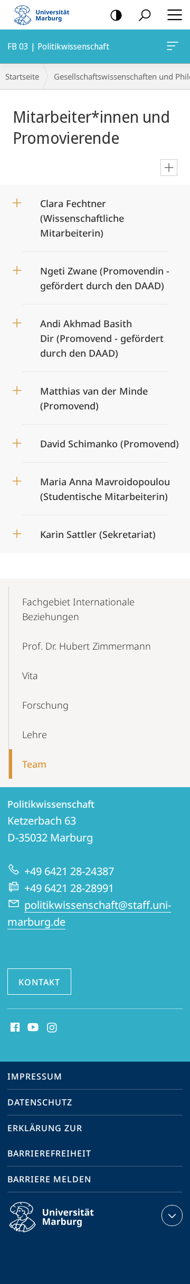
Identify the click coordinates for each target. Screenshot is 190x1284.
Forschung (45, 705)
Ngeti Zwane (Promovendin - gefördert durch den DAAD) (104, 275)
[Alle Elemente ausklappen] (168, 167)
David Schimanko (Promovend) (109, 440)
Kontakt (39, 982)
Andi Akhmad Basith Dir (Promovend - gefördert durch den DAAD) (102, 334)
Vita (30, 675)
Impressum (34, 1076)
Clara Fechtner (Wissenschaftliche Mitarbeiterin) (82, 214)
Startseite (22, 76)
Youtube (32, 1028)
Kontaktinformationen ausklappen (172, 1215)
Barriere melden (49, 1179)
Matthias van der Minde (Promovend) (94, 395)
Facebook (14, 1028)
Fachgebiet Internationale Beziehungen (78, 609)
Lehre (34, 734)
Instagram (52, 1028)
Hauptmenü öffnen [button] (174, 15)
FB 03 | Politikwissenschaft (174, 46)
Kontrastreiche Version (116, 15)
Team (34, 764)
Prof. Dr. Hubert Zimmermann (86, 646)
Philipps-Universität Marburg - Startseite (45, 15)
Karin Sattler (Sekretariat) (98, 531)
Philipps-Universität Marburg (70, 1234)
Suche (144, 15)
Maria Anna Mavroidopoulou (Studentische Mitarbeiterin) (105, 485)
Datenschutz (39, 1102)
